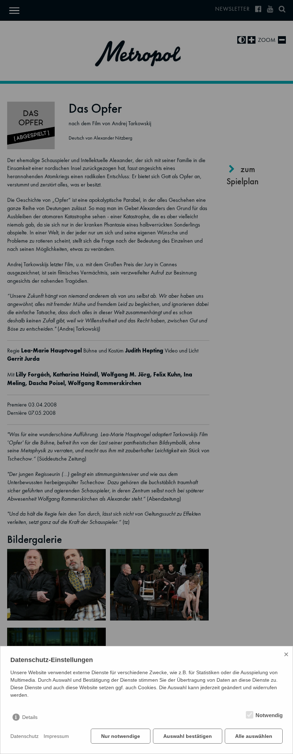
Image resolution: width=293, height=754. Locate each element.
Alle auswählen (253, 736)
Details (30, 717)
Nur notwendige (120, 736)
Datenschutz (24, 736)
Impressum (56, 736)
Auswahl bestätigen (187, 736)
